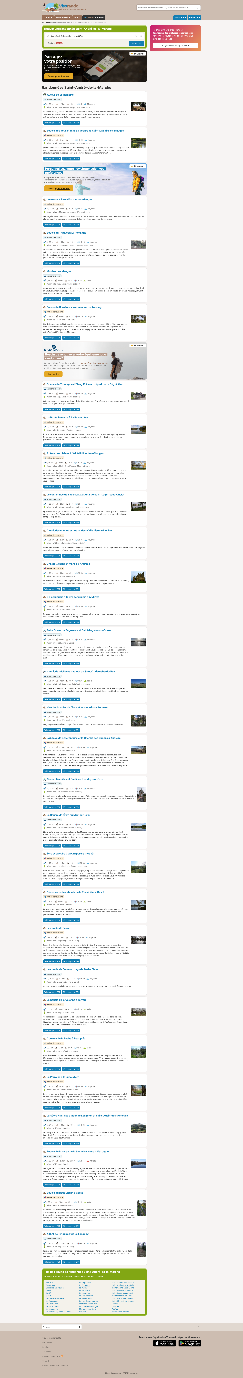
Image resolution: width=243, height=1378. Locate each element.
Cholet (49, 1290)
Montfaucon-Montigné (88, 1306)
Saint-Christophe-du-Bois (123, 1285)
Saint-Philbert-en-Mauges (123, 1301)
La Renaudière (52, 1309)
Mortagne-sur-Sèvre (87, 1309)
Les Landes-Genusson (88, 1301)
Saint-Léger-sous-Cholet (122, 1293)
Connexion (194, 17)
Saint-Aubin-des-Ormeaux (123, 1282)
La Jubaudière (52, 1304)
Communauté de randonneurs (55, 1365)
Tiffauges (116, 1304)
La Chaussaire (52, 1301)
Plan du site (47, 1342)
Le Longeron (84, 1293)
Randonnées (62, 17)
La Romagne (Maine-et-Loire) (58, 1311)
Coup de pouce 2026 (51, 1356)
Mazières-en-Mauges (88, 1304)
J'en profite (53, 374)
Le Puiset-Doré (85, 1298)
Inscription (180, 17)
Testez (58, 76)
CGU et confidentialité (51, 1338)
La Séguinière (85, 1282)
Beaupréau (50, 1285)
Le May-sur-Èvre (86, 1296)
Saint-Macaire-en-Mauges (123, 1296)
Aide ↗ (77, 17)
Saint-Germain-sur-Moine (123, 1288)
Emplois (45, 1347)
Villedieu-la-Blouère (120, 1311)
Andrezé (49, 1282)
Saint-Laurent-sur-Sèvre (122, 1290)
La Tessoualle (84, 1285)
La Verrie (83, 1288)
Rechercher (136, 43)
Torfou (115, 1309)
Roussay (82, 1311)
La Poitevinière (52, 1306)
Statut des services (113, 1373)
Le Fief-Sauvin (85, 1290)
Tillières (115, 1306)
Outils (46, 17)
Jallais (48, 1296)
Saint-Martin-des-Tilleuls (122, 1298)
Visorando (46, 22)
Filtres (56, 43)
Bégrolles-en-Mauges (55, 1288)
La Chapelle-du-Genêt (55, 1298)
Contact (45, 1361)
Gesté (48, 1293)
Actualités (46, 1351)
